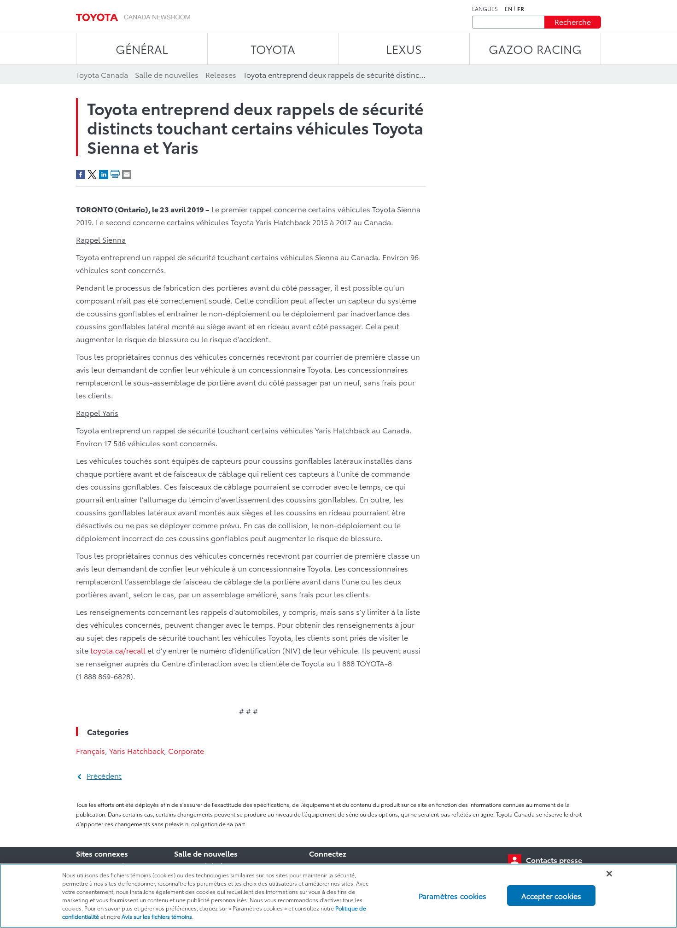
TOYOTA (273, 49)
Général (142, 49)
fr (520, 8)
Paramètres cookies (453, 895)
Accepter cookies (551, 895)
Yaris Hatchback (136, 750)
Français (90, 750)
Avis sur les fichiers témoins (157, 916)
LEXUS (404, 49)
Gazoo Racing (535, 49)
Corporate (186, 750)
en (508, 8)
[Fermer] (609, 874)
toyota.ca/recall (118, 650)
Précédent (104, 775)
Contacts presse (554, 859)
